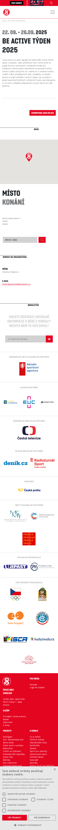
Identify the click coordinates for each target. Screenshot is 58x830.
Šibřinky (6, 760)
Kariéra (33, 748)
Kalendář (34, 760)
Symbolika (35, 745)
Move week (8, 742)
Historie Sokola (37, 740)
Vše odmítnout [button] (42, 817)
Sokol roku (8, 757)
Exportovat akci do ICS (42, 112)
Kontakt (33, 685)
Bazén (6, 719)
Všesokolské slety (38, 742)
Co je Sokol (35, 737)
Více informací (40, 788)
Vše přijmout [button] (14, 817)
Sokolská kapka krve (12, 766)
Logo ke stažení (37, 687)
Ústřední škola (36, 757)
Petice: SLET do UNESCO (42, 766)
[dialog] (29, 798)
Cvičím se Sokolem (12, 751)
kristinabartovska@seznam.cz (16, 284)
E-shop (6, 725)
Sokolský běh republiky (14, 754)
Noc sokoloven (10, 763)
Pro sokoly (16, 3)
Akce (4, 20)
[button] (28, 157)
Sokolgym (7, 737)
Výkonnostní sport (38, 754)
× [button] (55, 769)
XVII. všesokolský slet (13, 740)
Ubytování (7, 722)
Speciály (34, 763)
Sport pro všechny (38, 751)
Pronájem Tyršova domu (14, 716)
